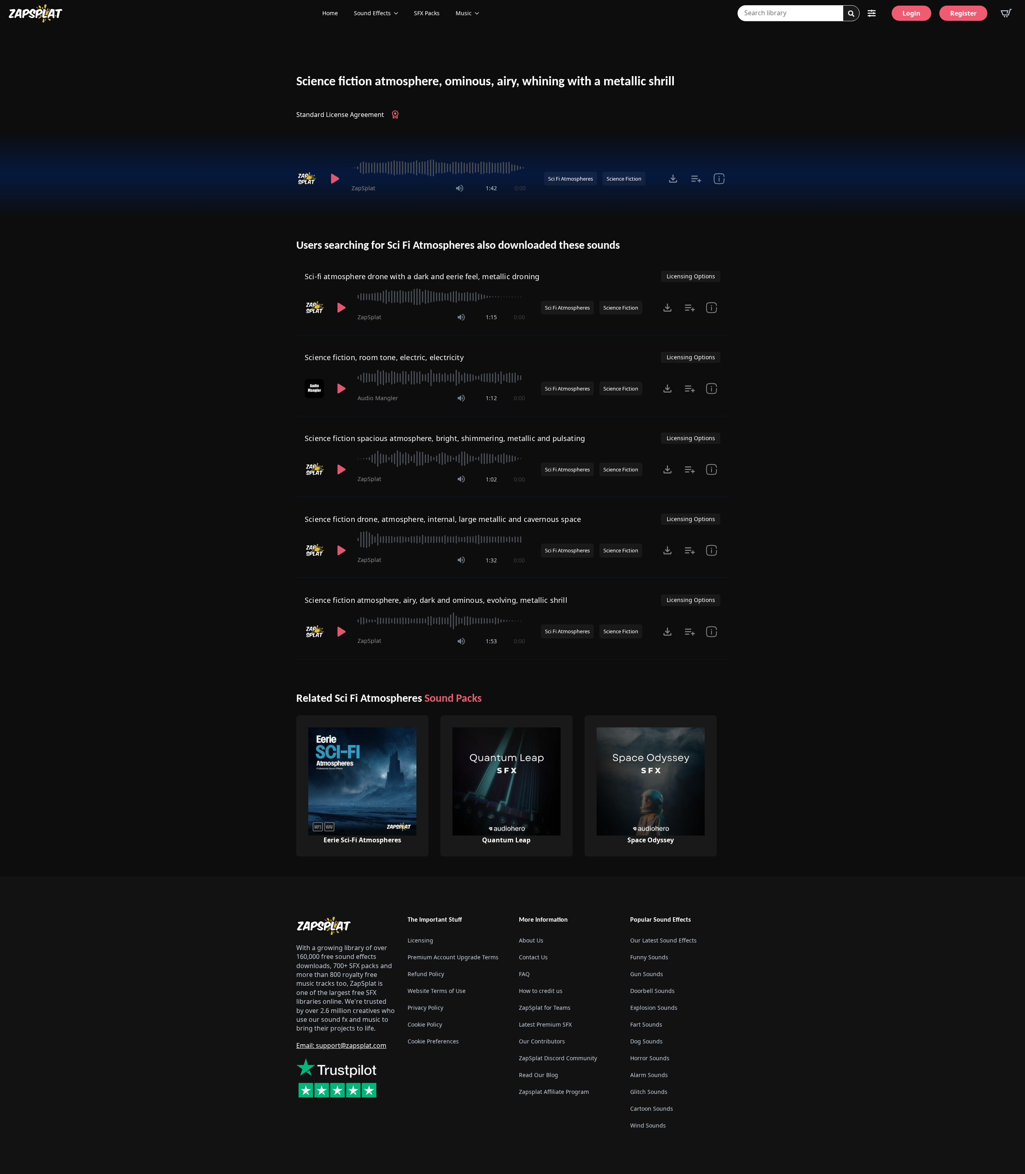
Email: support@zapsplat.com (341, 1045)
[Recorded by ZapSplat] (307, 178)
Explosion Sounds (653, 1007)
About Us (531, 940)
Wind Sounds (648, 1125)
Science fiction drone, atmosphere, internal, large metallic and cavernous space (443, 519)
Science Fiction (624, 178)
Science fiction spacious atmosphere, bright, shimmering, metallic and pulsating (445, 438)
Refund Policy (426, 974)
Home (330, 13)
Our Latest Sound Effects (663, 940)
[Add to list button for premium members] (696, 178)
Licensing (420, 940)
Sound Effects (372, 13)
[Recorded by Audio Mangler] (315, 388)
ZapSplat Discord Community (558, 1058)
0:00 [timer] (520, 188)
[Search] (851, 14)
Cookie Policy (425, 1024)
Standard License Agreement (340, 114)
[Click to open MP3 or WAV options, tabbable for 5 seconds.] (673, 178)
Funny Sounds (649, 957)
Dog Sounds (646, 1041)
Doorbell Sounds (652, 991)
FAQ (524, 974)
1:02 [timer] (491, 479)
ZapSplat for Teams (545, 1007)
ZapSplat (363, 188)
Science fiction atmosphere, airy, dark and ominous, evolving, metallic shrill (436, 600)
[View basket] (1006, 13)
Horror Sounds (649, 1058)
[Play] (335, 178)
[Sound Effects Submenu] (398, 13)
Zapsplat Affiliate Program (554, 1091)
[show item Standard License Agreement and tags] (718, 178)
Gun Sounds (646, 974)
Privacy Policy (425, 1007)
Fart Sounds (646, 1024)
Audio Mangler (378, 398)
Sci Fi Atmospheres (570, 178)
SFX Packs (427, 13)
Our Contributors (542, 1041)
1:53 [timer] (491, 641)
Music (464, 13)
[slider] (439, 167)
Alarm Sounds (649, 1075)
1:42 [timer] (491, 188)
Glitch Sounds (648, 1091)
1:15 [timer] (491, 317)
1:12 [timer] (491, 398)
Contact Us (533, 957)
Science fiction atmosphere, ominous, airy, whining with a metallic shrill (485, 82)
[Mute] (460, 188)
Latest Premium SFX (545, 1024)
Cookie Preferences (433, 1041)
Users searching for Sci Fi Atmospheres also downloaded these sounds (458, 246)
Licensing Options (691, 276)
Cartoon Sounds (651, 1108)
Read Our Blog (538, 1075)
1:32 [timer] (491, 560)
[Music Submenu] (479, 13)
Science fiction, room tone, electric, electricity (384, 357)
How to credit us (541, 991)
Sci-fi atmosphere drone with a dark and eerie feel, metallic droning (422, 276)
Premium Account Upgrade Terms (453, 957)
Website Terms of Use (437, 991)
